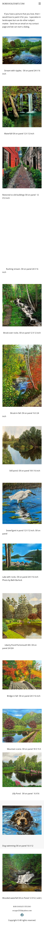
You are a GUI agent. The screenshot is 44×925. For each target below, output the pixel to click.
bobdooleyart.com (13, 3)
